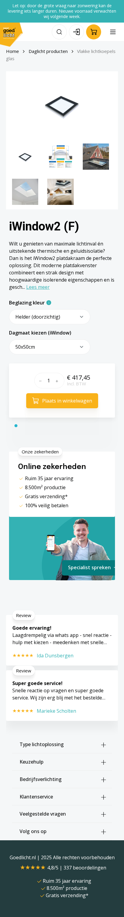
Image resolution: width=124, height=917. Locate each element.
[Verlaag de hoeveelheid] (40, 380)
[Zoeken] (59, 32)
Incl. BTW (76, 384)
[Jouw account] (76, 31)
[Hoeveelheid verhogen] (58, 380)
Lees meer (38, 287)
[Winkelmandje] (93, 31)
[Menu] (112, 32)
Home (12, 51)
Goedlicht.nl (23, 857)
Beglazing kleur (27, 302)
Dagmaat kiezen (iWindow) (40, 332)
